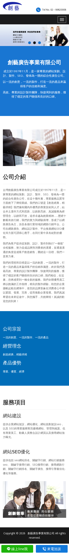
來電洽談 (54, 549)
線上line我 (19, 549)
